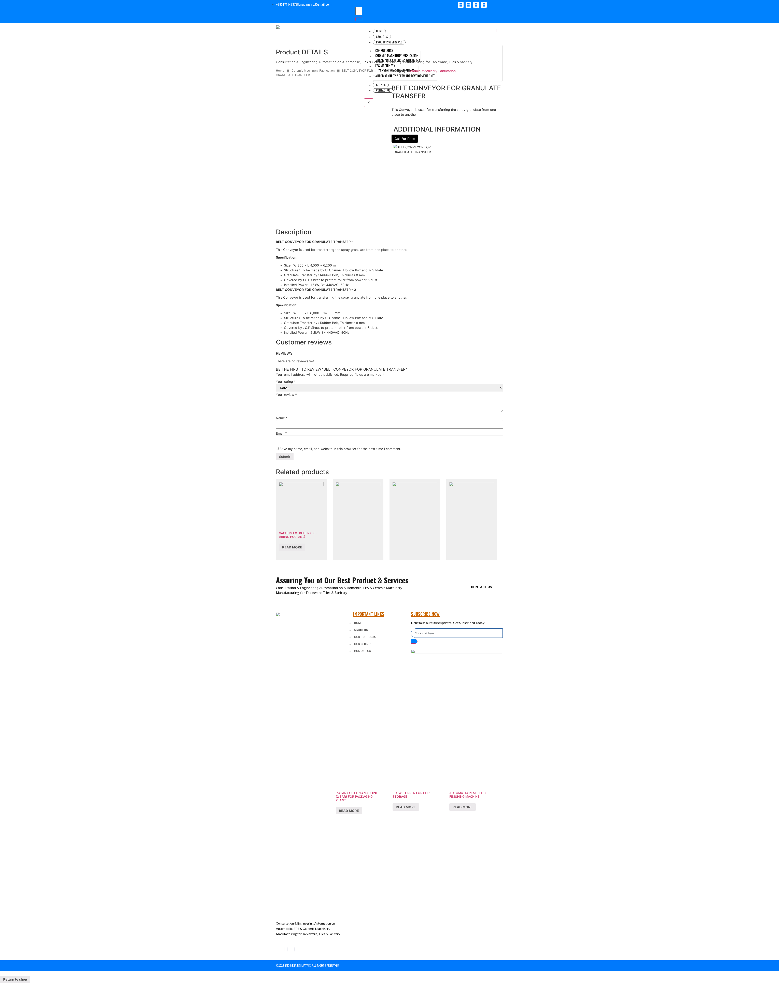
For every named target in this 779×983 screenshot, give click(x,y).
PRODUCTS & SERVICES (389, 42)
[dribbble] (294, 949)
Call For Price (405, 139)
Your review (286, 394)
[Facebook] (461, 5)
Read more (292, 547)
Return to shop (15, 979)
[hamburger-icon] (499, 30)
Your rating (286, 381)
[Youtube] (484, 5)
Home (280, 70)
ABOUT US (382, 37)
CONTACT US (481, 587)
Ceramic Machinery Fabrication (313, 70)
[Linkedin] (476, 5)
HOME (379, 31)
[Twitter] (468, 5)
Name (281, 418)
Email (281, 433)
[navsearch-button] (355, 4)
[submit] (414, 641)
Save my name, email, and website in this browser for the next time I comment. (340, 448)
